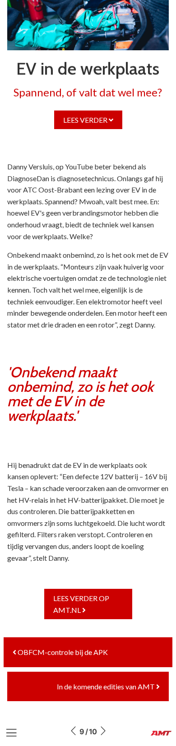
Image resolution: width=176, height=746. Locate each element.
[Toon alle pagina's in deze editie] (11, 733)
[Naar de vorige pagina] (73, 731)
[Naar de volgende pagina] (103, 731)
